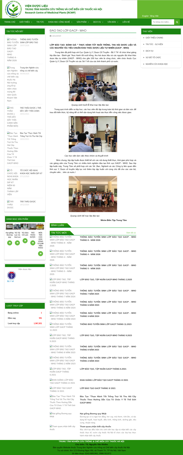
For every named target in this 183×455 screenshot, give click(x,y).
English (145, 16)
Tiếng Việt (153, 16)
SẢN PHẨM (82, 22)
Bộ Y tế (10, 281)
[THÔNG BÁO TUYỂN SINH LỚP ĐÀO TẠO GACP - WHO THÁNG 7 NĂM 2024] (63, 294)
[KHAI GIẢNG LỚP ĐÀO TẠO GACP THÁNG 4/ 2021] (63, 382)
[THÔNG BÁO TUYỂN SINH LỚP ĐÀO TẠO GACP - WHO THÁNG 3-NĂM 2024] (63, 316)
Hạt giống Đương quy (9, 235)
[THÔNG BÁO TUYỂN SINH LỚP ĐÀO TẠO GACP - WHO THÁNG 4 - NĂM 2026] (63, 256)
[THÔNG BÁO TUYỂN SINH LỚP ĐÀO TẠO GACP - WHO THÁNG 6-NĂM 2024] (63, 305)
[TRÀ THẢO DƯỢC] (32, 226)
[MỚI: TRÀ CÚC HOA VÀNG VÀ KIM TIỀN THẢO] (40, 226)
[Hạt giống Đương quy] (9, 226)
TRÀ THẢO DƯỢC (32, 235)
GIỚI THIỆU (24, 22)
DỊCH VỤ (97, 22)
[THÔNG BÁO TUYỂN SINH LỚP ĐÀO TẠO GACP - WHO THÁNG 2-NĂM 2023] (63, 361)
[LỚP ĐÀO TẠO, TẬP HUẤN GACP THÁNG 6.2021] (63, 372)
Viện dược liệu (24, 269)
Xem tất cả (131, 233)
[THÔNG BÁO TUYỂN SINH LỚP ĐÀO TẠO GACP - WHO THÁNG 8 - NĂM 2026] (63, 242)
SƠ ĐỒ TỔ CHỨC (153, 57)
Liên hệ (126, 22)
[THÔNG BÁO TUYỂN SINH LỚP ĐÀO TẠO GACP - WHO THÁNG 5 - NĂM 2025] (63, 270)
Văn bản (112, 22)
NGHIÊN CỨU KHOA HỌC (157, 64)
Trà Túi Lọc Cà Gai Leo (17, 235)
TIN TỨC (40, 22)
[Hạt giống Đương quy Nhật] (63, 415)
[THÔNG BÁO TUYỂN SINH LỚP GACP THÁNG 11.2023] (63, 328)
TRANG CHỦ (9, 22)
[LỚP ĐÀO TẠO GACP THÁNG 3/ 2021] (63, 390)
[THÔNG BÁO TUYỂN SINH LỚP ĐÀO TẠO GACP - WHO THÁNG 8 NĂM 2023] (63, 350)
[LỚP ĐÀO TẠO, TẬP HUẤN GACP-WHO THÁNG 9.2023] (63, 339)
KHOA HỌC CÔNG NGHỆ (59, 22)
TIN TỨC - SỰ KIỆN (154, 44)
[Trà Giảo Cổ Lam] (25, 226)
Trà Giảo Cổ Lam (25, 234)
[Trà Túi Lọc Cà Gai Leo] (17, 226)
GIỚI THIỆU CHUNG (154, 38)
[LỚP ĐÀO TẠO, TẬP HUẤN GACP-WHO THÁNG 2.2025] (63, 283)
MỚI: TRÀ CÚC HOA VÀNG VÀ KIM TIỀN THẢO (40, 240)
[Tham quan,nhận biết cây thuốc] (63, 428)
